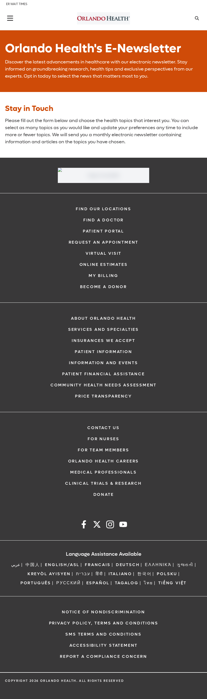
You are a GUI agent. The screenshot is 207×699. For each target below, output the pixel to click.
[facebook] (84, 525)
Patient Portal (103, 231)
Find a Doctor (103, 220)
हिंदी (99, 573)
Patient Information (103, 351)
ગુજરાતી (185, 564)
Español (98, 583)
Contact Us (103, 427)
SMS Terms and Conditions (103, 634)
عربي (15, 564)
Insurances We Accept (103, 340)
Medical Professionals (103, 472)
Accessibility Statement (103, 645)
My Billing (103, 275)
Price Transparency (103, 396)
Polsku (167, 573)
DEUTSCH (128, 564)
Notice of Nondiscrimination (103, 612)
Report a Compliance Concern (103, 656)
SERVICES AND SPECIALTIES (103, 329)
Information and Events (103, 362)
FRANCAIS (97, 564)
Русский (68, 583)
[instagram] (110, 525)
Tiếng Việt (172, 583)
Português (35, 583)
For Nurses (103, 438)
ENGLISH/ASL (62, 564)
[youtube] (123, 525)
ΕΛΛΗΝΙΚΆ (158, 564)
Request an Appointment (104, 242)
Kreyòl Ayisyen (49, 573)
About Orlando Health (103, 318)
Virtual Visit (103, 253)
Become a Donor (103, 286)
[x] (97, 525)
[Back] (10, 18)
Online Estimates (104, 264)
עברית (83, 573)
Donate (103, 494)
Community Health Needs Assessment (103, 385)
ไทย (148, 583)
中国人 (32, 564)
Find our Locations (103, 209)
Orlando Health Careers (103, 461)
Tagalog (127, 583)
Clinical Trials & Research (103, 483)
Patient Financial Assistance (103, 374)
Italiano (120, 573)
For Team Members (103, 450)
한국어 (144, 573)
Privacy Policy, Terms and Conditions (103, 623)
